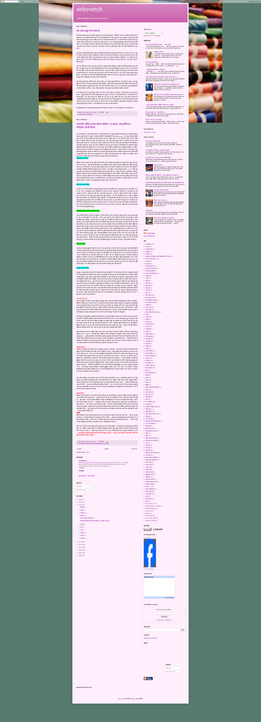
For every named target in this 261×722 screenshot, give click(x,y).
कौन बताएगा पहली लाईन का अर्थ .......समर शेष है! (158, 44)
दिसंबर (82, 507)
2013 (80, 542)
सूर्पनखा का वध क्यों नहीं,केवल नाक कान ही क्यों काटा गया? (169, 95)
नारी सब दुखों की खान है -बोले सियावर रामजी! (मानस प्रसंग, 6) (162, 77)
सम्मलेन (147, 469)
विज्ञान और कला (150, 428)
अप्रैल (82, 533)
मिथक (147, 382)
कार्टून (147, 280)
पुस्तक (147, 348)
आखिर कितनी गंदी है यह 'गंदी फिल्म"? (156, 69)
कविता (147, 276)
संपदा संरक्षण (149, 465)
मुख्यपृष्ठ (107, 449)
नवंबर (82, 510)
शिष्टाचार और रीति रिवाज (152, 453)
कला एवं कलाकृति (150, 271)
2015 (80, 502)
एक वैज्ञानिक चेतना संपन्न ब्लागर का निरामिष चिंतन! (158, 157)
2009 (80, 553)
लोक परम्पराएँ (149, 419)
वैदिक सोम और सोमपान (151, 438)
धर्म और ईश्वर (149, 324)
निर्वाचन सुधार (149, 334)
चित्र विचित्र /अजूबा (151, 300)
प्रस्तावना (148, 360)
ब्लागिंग (87, 444)
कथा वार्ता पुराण (149, 266)
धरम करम (148, 322)
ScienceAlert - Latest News (87, 476)
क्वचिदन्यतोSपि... (91, 9)
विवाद (147, 433)
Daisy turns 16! (150, 503)
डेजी (147, 314)
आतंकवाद (148, 254)
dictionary (171, 597)
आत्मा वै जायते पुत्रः (151, 259)
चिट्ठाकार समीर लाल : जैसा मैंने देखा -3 (156, 112)
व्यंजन (147, 443)
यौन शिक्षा (148, 397)
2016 (80, 499)
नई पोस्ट (79, 449)
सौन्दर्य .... (148, 486)
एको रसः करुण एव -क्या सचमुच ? (154, 119)
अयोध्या (147, 247)
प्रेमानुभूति (148, 363)
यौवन (147, 399)
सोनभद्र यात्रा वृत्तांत (151, 482)
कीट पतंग (148, 283)
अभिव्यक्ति (82, 444)
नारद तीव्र (81, 471)
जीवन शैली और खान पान (152, 312)
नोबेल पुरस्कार (149, 336)
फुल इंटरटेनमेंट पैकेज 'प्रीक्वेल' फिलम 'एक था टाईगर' (160, 105)
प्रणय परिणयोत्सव (150, 356)
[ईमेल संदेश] (107, 112)
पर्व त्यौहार (148, 341)
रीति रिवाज (148, 409)
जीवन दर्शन (148, 307)
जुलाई (82, 524)
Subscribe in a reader (150, 132)
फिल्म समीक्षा (149, 368)
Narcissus (148, 511)
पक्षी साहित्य (149, 339)
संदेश (80, 486)
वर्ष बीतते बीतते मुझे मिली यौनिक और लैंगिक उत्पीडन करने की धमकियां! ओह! (165, 183)
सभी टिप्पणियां (82, 490)
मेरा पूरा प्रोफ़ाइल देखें (149, 236)
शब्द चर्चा (148, 448)
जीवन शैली (148, 310)
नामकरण (148, 326)
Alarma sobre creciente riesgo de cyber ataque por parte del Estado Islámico (100, 462)
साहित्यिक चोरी (149, 474)
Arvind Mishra (150, 233)
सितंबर (82, 515)
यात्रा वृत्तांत (149, 392)
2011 (80, 547)
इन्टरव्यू (147, 261)
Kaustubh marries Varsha (153, 506)
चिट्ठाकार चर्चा (149, 297)
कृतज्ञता (147, 288)
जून (81, 527)
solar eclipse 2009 (151, 518)
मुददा (104, 444)
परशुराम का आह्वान (158, 52)
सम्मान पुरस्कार (149, 472)
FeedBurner (168, 620)
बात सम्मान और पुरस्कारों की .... (162, 190)
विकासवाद (148, 426)
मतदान (147, 377)
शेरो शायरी (148, 455)
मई (81, 530)
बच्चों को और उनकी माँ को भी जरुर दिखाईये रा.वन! (167, 84)
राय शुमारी (148, 404)
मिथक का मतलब (158, 165)
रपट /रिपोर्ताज (149, 402)
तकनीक (148, 317)
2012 (80, 544)
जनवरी (82, 538)
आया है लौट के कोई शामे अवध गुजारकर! (164, 218)
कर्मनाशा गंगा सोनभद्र (151, 268)
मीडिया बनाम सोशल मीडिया (96, 444)
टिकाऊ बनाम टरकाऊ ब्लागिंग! (153, 141)
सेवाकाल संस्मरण (150, 479)
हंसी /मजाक (83, 114)
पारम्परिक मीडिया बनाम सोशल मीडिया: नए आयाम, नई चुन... (95, 521)
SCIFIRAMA (83, 461)
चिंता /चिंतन (149, 295)
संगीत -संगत (149, 462)
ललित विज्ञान (149, 411)
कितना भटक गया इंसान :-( (161, 200)
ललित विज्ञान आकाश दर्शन (152, 414)
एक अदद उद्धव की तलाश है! (88, 30)
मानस (147, 380)
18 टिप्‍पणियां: (101, 441)
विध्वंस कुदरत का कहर (151, 431)
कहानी (147, 278)
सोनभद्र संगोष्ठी (149, 484)
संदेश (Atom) (86, 452)
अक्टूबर (82, 513)
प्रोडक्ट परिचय (149, 365)
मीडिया (147, 385)
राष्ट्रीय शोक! (149, 210)
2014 (80, 505)
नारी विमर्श (148, 329)
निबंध (147, 331)
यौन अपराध (148, 394)
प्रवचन (147, 358)
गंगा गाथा (148, 290)
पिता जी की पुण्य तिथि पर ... (153, 62)
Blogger (133, 699)
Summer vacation (151, 520)
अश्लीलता (148, 251)
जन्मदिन (148, 305)
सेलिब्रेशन (148, 477)
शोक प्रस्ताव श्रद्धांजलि (152, 457)
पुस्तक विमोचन (149, 351)
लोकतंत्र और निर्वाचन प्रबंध (153, 421)
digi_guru (121, 699)
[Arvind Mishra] (150, 567)
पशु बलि (148, 344)
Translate (157, 36)
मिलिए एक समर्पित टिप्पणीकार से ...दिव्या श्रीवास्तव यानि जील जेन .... (163, 175)
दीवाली (147, 319)
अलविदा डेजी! (149, 249)
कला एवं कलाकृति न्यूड (151, 273)
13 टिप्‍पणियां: (101, 112)
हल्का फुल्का (89, 114)
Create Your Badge (148, 569)
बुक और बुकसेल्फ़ (150, 373)
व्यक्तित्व (148, 445)
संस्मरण (147, 467)
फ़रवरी (82, 535)
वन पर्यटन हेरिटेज (150, 423)
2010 (80, 550)
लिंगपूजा (148, 416)
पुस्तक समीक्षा (149, 353)
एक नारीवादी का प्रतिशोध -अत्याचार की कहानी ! (158, 150)
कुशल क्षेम (148, 285)
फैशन (147, 370)
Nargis (147, 513)
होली (147, 501)
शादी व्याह (148, 450)
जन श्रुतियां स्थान (150, 302)
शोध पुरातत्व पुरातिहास (151, 460)
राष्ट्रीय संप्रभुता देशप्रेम (152, 407)
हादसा (147, 496)
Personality (149, 515)
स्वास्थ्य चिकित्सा (150, 489)
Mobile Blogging (150, 508)
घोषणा (147, 293)
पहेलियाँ (147, 346)
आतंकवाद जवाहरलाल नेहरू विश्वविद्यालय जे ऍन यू (158, 256)
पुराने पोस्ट (134, 449)
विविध (107, 444)
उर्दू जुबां (148, 264)
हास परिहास (149, 499)
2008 (80, 556)
